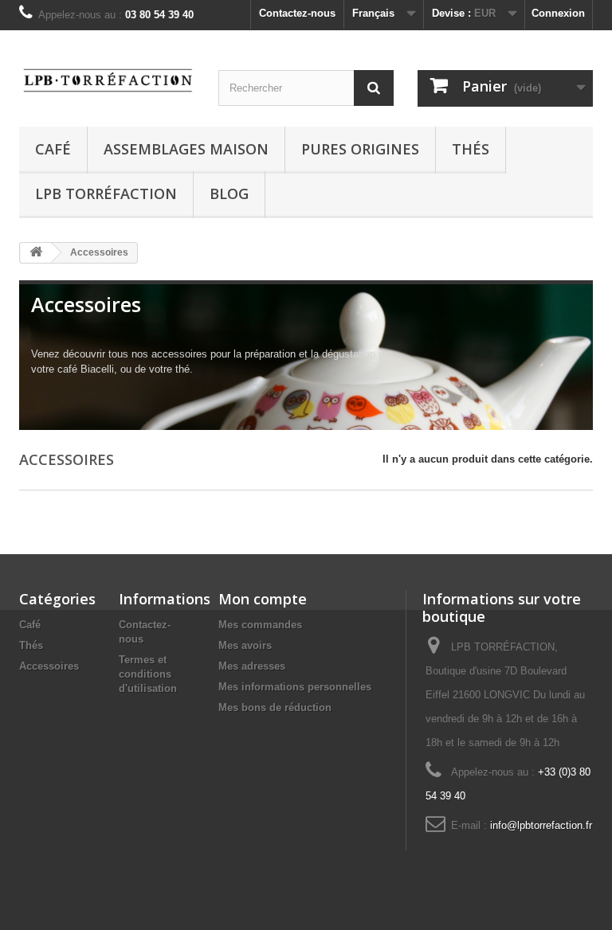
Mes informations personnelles (294, 687)
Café (53, 148)
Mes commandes (260, 625)
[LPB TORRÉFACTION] (106, 79)
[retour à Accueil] (36, 253)
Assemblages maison (186, 148)
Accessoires (49, 666)
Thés (470, 148)
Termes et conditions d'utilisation (148, 674)
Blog (229, 193)
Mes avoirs (245, 645)
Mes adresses (251, 666)
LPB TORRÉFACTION (106, 193)
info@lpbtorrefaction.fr (541, 825)
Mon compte (262, 598)
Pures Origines (360, 148)
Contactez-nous (297, 13)
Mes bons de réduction (275, 707)
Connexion (558, 13)
